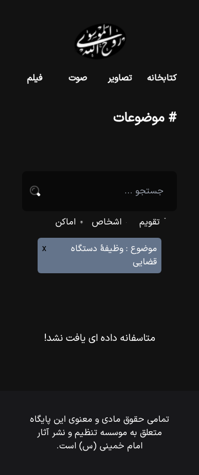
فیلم (35, 78)
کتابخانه (162, 78)
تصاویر (120, 78)
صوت (78, 78)
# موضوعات (145, 118)
